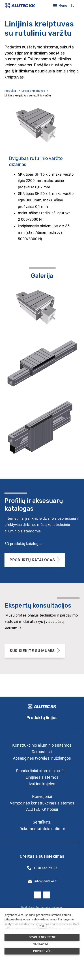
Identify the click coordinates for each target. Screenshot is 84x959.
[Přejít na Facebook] (37, 895)
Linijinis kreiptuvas (33, 90)
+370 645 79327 (45, 868)
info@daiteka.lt (45, 881)
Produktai (10, 90)
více (42, 925)
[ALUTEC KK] (21, 5)
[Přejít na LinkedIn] (46, 895)
